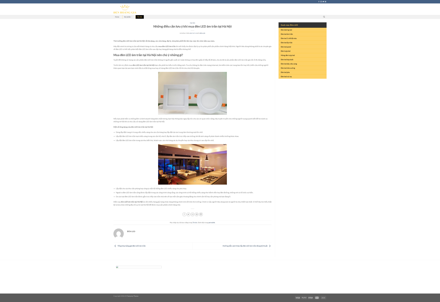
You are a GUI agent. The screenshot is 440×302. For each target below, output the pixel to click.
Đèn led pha (285, 72)
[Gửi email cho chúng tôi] (325, 2)
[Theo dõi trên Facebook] (319, 2)
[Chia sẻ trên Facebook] (184, 214)
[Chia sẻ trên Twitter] (188, 214)
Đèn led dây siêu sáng (289, 64)
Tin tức (139, 17)
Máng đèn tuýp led (288, 55)
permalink (211, 222)
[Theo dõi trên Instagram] (321, 2)
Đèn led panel (286, 47)
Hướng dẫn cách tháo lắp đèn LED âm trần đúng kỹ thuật (245, 246)
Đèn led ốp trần (286, 43)
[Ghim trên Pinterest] (197, 214)
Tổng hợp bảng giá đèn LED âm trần (131, 246)
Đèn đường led (286, 30)
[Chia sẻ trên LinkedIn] (201, 214)
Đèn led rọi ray (286, 76)
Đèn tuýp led (285, 51)
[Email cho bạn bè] (192, 214)
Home (117, 17)
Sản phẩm (127, 17)
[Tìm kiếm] (324, 16)
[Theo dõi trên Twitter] (323, 2)
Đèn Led (202, 33)
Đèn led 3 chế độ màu (289, 38)
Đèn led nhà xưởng (288, 68)
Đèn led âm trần (287, 34)
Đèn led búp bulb (287, 59)
